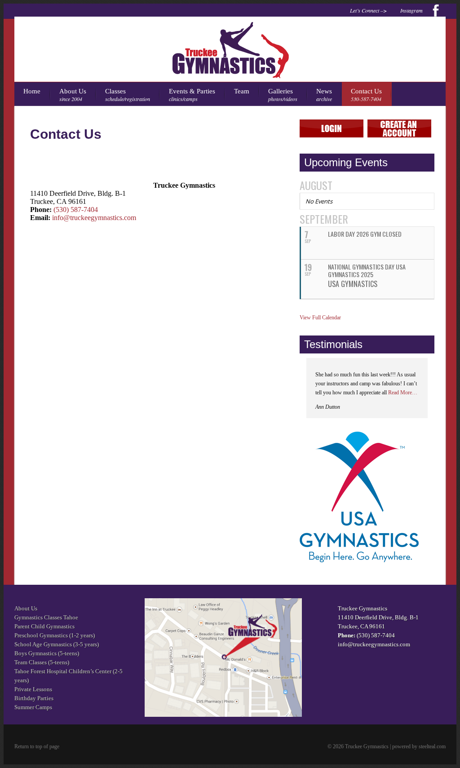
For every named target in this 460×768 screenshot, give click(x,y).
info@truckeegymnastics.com (94, 217)
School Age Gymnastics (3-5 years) (56, 644)
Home (31, 91)
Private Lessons (33, 689)
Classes (127, 95)
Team (241, 91)
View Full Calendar (320, 317)
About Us (72, 95)
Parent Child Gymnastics (44, 626)
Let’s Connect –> (368, 10)
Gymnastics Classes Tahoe (46, 617)
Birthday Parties (33, 698)
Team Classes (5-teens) (41, 662)
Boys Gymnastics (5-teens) (46, 653)
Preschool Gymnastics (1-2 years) (54, 635)
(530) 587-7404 (75, 209)
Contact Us (366, 95)
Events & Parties (192, 95)
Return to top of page (36, 746)
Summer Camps (33, 707)
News (324, 95)
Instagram (411, 10)
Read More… (402, 392)
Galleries (282, 95)
